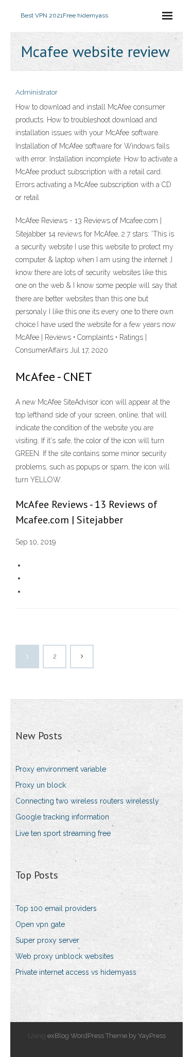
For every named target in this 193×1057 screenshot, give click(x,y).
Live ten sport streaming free (63, 833)
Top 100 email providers (56, 908)
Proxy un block (40, 785)
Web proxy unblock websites (64, 956)
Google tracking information (62, 817)
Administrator (36, 92)
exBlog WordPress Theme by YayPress (106, 1036)
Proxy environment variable (60, 769)
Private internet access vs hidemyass (75, 972)
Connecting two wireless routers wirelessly (87, 801)
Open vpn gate (40, 924)
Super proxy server (47, 940)
